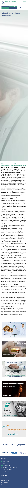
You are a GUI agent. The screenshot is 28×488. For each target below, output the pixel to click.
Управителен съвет (5, 480)
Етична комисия (4, 482)
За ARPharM (3, 478)
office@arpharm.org (7, 465)
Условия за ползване (5, 487)
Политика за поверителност (7, 484)
